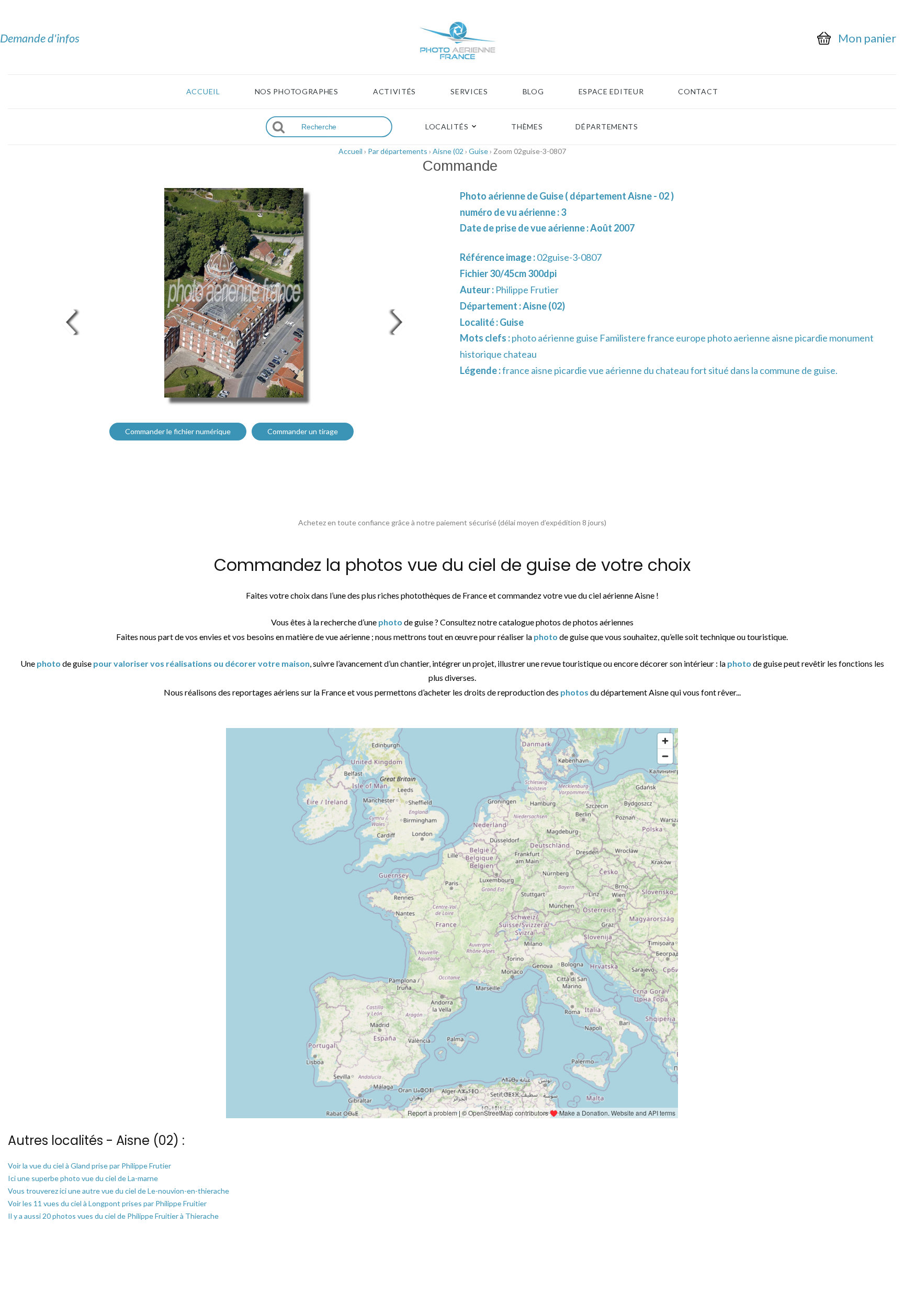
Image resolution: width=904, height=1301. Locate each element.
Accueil (203, 91)
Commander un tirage (302, 431)
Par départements (397, 151)
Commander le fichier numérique (178, 431)
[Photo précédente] (68, 320)
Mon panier (867, 38)
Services (469, 91)
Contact (698, 91)
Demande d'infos (40, 38)
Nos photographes (296, 91)
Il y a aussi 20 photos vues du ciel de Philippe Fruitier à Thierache (113, 1215)
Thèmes (527, 127)
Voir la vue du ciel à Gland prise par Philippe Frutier (89, 1165)
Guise (478, 151)
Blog (533, 91)
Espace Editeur (611, 91)
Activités (394, 91)
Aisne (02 (448, 151)
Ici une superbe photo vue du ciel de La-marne (83, 1178)
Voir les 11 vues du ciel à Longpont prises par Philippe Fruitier (107, 1203)
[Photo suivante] (400, 320)
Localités (446, 127)
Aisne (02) (544, 306)
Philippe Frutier (527, 289)
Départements (606, 127)
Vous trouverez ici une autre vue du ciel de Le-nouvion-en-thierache (118, 1190)
